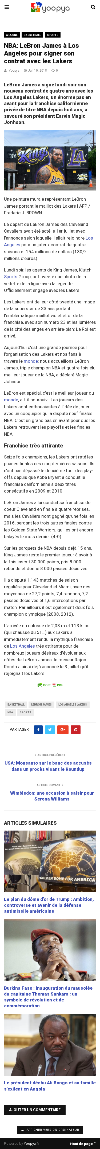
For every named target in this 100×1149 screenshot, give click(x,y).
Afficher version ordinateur (52, 1130)
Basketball (32, 35)
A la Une (12, 35)
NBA (10, 712)
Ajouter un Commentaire (35, 1110)
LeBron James (41, 704)
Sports (52, 35)
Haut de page (81, 1142)
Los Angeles (22, 646)
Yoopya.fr (31, 1143)
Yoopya (14, 70)
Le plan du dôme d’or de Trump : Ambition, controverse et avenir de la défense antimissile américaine (49, 905)
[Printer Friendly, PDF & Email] (50, 685)
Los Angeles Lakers (72, 704)
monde (31, 361)
